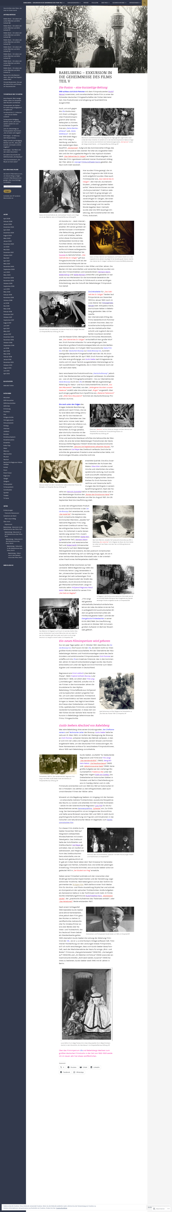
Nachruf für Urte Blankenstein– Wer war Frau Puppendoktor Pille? (13, 77)
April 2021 (7, 261)
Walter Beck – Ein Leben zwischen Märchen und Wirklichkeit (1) (13, 70)
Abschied (7, 397)
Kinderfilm (7, 442)
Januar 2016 (7, 359)
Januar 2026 (8, 224)
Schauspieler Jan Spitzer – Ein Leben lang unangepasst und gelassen (13, 107)
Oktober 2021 (8, 255)
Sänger (6, 478)
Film (5, 414)
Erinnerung (7, 409)
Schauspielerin (8, 487)
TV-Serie (6, 498)
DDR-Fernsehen (9, 400)
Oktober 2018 (8, 300)
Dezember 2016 (9, 337)
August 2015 (7, 368)
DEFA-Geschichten (73, 3)
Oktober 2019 (8, 283)
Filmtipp (6, 426)
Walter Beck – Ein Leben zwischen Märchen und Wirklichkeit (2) (13, 63)
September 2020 (9, 269)
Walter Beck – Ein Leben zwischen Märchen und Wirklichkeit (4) (13, 49)
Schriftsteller (8, 490)
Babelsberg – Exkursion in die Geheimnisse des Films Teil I (43, 3)
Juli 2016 (6, 348)
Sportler (6, 492)
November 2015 (9, 362)
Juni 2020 (7, 272)
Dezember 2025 (9, 227)
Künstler (6, 434)
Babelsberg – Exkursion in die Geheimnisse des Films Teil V (15, 555)
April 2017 (7, 328)
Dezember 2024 (9, 233)
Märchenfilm (8, 454)
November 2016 (9, 340)
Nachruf (6, 459)
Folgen (7, 191)
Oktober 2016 (8, 342)
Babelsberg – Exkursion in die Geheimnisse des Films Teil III (14, 541)
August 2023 (8, 235)
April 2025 (7, 230)
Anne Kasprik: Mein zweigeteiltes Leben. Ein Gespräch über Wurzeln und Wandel (12, 100)
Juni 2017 (6, 326)
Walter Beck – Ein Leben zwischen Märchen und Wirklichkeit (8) (13, 21)
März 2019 (7, 292)
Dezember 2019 (9, 278)
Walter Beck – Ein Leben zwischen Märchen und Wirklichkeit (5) (13, 42)
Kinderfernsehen (9, 440)
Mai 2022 (7, 249)
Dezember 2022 (9, 244)
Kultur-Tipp (7, 445)
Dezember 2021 (9, 252)
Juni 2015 (6, 371)
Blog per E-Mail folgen (11, 169)
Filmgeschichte (8, 417)
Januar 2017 (7, 334)
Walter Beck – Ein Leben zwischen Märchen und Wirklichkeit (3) (13, 56)
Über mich (104, 3)
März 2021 (7, 264)
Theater (6, 495)
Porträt (86, 3)
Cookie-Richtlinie (61, 1208)
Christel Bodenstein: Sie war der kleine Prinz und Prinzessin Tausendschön (13, 84)
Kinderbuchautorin (9, 437)
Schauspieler (8, 484)
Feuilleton (95, 3)
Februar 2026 (8, 221)
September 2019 (9, 286)
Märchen (6, 451)
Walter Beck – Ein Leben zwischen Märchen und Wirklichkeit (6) (13, 35)
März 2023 (7, 238)
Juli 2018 (6, 303)
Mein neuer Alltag (10, 519)
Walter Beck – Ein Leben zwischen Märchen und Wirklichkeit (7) (13, 28)
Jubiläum (6, 431)
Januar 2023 (8, 241)
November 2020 (9, 266)
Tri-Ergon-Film (78, 884)
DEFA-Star (7, 406)
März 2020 (7, 275)
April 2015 (7, 373)
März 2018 (7, 309)
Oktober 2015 (8, 365)
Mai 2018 (6, 306)
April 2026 (7, 218)
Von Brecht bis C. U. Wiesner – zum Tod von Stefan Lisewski (13, 115)
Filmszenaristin (8, 423)
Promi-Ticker (8, 473)
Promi (5, 470)
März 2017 (7, 331)
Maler (5, 448)
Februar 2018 (8, 311)
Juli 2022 (6, 247)
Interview (6, 428)
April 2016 (7, 351)
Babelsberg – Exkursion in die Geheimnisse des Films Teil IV (14, 548)
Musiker (6, 457)
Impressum (8, 524)
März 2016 (7, 354)
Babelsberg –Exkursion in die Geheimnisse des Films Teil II (13, 534)
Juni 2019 (7, 289)
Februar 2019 (8, 295)
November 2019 (9, 280)
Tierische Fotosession (12, 513)
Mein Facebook (8, 565)
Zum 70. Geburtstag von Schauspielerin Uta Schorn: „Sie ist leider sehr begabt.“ (12, 131)
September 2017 (9, 320)
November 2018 (9, 297)
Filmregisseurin (8, 420)
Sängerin (6, 481)
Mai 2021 (6, 258)
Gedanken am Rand (119, 3)
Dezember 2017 (8, 314)
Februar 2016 (8, 357)
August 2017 (7, 323)
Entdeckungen (134, 3)
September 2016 (9, 345)
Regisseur (7, 476)
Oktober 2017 (8, 317)
